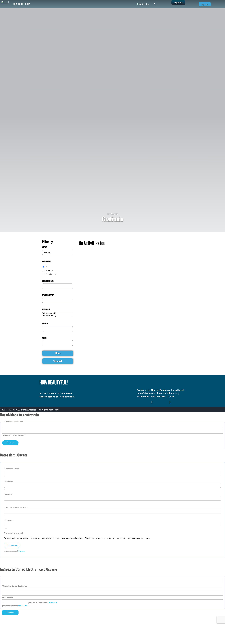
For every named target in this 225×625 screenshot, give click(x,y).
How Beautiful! (21, 4)
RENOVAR (53, 603)
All (47, 266)
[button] (155, 4)
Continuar (13, 545)
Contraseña (9, 520)
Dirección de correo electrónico (16, 507)
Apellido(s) (9, 494)
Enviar (11, 443)
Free (49, 270)
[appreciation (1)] (57, 315)
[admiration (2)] (57, 313)
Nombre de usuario (12, 469)
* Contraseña (7, 598)
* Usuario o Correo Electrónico (14, 435)
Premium (51, 274)
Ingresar (178, 3)
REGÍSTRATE (23, 606)
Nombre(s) (9, 481)
